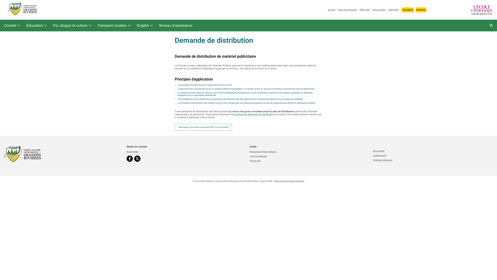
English (143, 25)
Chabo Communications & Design (288, 181)
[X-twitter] (137, 159)
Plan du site (255, 161)
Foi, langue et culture (70, 25)
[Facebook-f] (130, 159)
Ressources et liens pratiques (263, 151)
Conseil (10, 25)
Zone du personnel (347, 9)
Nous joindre (378, 9)
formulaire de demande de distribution (253, 114)
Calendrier (393, 9)
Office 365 (365, 9)
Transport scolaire (112, 25)
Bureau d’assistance (175, 25)
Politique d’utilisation (382, 160)
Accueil (331, 9)
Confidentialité (379, 155)
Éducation (34, 25)
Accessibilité (378, 151)
